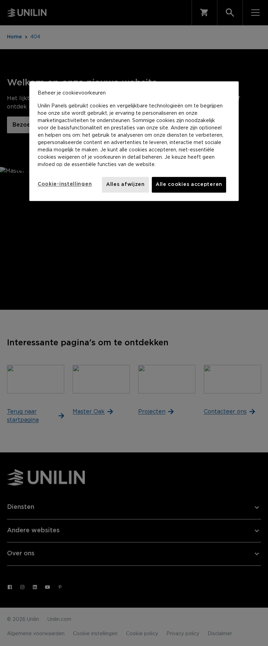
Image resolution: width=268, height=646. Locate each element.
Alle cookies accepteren (189, 184)
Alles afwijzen (125, 184)
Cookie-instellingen (65, 184)
